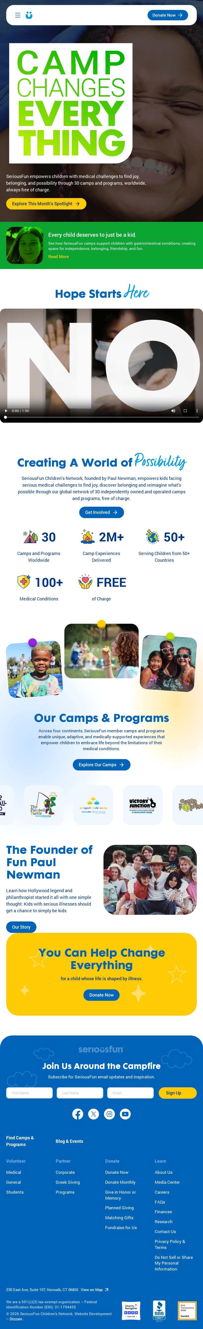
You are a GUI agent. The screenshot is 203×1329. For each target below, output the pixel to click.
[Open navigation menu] (18, 15)
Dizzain (16, 1318)
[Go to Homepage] (29, 15)
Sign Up (173, 1093)
